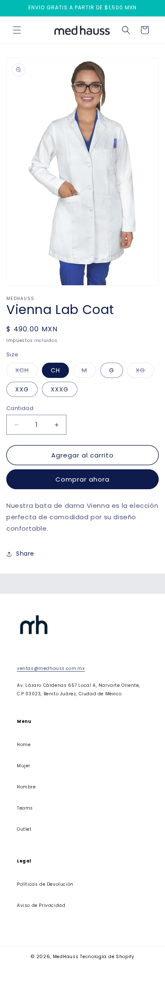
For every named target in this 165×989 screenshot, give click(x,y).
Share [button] (25, 553)
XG (145, 372)
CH (55, 370)
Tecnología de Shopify (107, 956)
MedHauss (66, 956)
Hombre (26, 787)
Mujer (23, 766)
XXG (22, 389)
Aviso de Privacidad (41, 905)
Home (23, 744)
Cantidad (19, 408)
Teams (25, 808)
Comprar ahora (82, 479)
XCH (26, 372)
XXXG (60, 389)
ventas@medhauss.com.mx (51, 668)
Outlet (24, 829)
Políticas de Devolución (45, 884)
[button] (17, 30)
